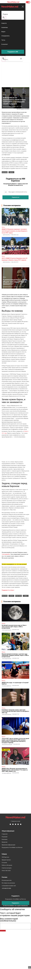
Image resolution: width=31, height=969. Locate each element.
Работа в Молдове (7, 865)
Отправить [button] (3, 930)
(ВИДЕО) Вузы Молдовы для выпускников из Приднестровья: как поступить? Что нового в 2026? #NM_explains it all (15, 770)
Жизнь (4, 94)
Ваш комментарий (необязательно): (9, 920)
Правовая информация (8, 844)
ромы (26, 595)
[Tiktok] (18, 824)
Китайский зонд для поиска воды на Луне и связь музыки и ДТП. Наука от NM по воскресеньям (14, 627)
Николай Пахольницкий (7, 744)
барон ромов (4, 595)
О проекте (5, 834)
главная (11, 595)
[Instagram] (15, 824)
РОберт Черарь (19, 595)
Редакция (4, 836)
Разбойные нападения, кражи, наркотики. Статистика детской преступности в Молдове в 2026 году (15, 711)
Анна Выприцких (7, 106)
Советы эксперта (6, 868)
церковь (11, 172)
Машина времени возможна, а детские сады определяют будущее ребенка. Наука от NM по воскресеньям (15, 655)
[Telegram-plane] (20, 824)
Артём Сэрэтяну (6, 234)
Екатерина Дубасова (8, 286)
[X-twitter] (12, 824)
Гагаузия (4, 862)
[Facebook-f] (10, 824)
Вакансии (4, 842)
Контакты (4, 839)
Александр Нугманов (6, 658)
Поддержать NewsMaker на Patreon (12, 847)
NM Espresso (5, 857)
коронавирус (4, 172)
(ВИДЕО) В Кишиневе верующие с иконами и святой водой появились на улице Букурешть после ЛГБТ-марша (14, 231)
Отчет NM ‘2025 (6, 870)
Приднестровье (6, 860)
